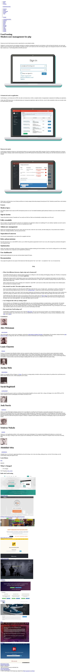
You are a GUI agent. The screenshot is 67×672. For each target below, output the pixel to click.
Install (4, 1)
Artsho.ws (3, 579)
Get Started (5, 11)
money (10, 314)
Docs (4, 2)
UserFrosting (7, 6)
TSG (2, 621)
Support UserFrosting (5, 665)
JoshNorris (4, 409)
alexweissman (4, 332)
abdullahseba (4, 452)
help (46, 295)
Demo (4, 10)
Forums (4, 12)
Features (5, 9)
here (43, 295)
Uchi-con (2, 642)
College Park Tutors (5, 558)
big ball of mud (31, 290)
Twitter (4, 30)
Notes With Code (4, 495)
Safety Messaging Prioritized (6, 537)
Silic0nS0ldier (4, 372)
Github (4, 28)
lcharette (3, 351)
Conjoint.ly (3, 600)
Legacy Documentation (5, 669)
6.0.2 (1, 460)
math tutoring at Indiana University (35, 334)
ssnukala (3, 432)
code (4, 314)
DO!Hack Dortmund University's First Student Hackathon (13, 516)
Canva (20, 374)
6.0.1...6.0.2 (9, 470)
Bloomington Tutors (5, 663)
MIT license (29, 311)
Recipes (4, 4)
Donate (4, 17)
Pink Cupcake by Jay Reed (28, 670)
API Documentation (5, 668)
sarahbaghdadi (4, 390)
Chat (4, 13)
